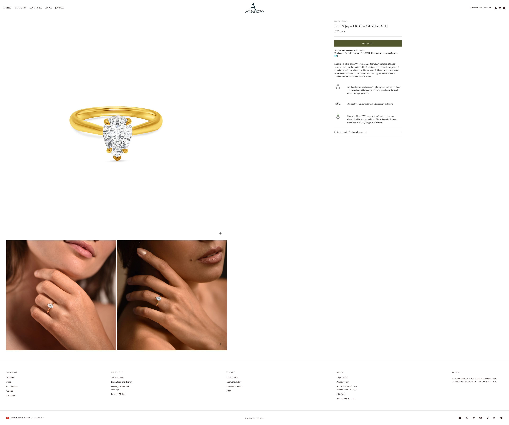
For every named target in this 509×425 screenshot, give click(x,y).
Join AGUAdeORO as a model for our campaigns (347, 388)
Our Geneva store (234, 382)
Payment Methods (118, 394)
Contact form (232, 377)
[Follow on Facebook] (460, 417)
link (335, 56)
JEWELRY (8, 8)
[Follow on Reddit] (501, 417)
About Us (10, 377)
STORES (48, 8)
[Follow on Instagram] (467, 417)
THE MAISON (20, 8)
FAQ (229, 391)
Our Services (11, 386)
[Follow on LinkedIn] (494, 417)
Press (8, 382)
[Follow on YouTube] (480, 417)
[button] (476, 8)
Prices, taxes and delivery (121, 382)
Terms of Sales (117, 377)
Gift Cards (341, 394)
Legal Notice (342, 377)
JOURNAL (59, 8)
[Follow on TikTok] (487, 417)
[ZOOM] (220, 233)
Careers (9, 391)
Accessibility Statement (346, 398)
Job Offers (10, 395)
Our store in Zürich (235, 386)
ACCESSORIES (36, 8)
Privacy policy (343, 382)
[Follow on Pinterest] (473, 417)
